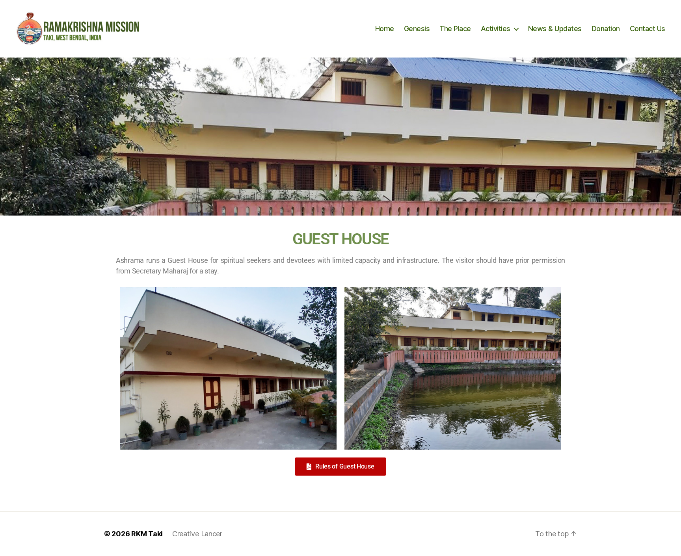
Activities (495, 28)
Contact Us (647, 28)
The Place (455, 28)
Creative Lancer (197, 534)
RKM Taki (147, 534)
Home (384, 28)
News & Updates (555, 28)
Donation (606, 28)
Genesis (417, 28)
